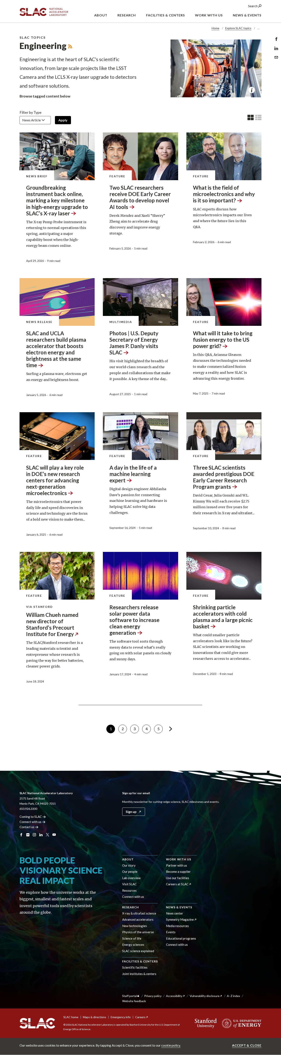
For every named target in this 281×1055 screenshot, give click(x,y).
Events (170, 932)
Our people (129, 871)
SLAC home (70, 1017)
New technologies (134, 926)
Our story (129, 865)
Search (253, 6)
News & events (179, 907)
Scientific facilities (134, 967)
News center (174, 913)
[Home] (37, 1023)
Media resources (177, 926)
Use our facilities (177, 878)
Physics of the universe (138, 932)
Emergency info (121, 1017)
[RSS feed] (70, 46)
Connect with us (133, 896)
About (128, 859)
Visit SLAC (129, 884)
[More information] (251, 90)
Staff (129, 996)
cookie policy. (171, 1045)
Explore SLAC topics (238, 28)
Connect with (30, 822)
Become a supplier (178, 871)
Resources (129, 890)
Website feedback (134, 1001)
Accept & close (246, 1045)
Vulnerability (204, 996)
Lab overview (131, 878)
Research (130, 907)
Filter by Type (31, 112)
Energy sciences (133, 944)
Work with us (178, 859)
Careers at (177, 884)
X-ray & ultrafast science (139, 913)
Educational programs (181, 938)
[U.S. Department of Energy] (240, 1023)
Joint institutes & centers (139, 974)
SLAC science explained (138, 951)
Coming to (31, 816)
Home (215, 28)
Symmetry (180, 919)
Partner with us (176, 865)
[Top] (271, 982)
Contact (27, 827)
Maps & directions (94, 1017)
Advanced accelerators (137, 919)
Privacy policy (152, 996)
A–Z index (233, 996)
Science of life (131, 938)
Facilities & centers (140, 961)
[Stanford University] (206, 1023)
